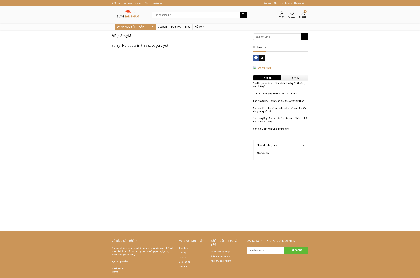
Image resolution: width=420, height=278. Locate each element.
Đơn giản (267, 3)
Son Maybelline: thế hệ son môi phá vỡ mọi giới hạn (278, 100)
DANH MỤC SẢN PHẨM (130, 26)
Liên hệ (182, 252)
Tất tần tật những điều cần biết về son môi (275, 93)
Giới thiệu (116, 3)
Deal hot (176, 26)
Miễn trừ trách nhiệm (221, 260)
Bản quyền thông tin (132, 3)
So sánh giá (184, 261)
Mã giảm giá (263, 152)
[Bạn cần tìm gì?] (243, 15)
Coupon (162, 26)
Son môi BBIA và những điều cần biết (271, 128)
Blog (187, 26)
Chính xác (278, 3)
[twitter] (262, 58)
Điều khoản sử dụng (220, 256)
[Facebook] (256, 58)
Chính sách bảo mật (153, 3)
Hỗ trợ (198, 26)
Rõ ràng (288, 3)
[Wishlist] (292, 13)
